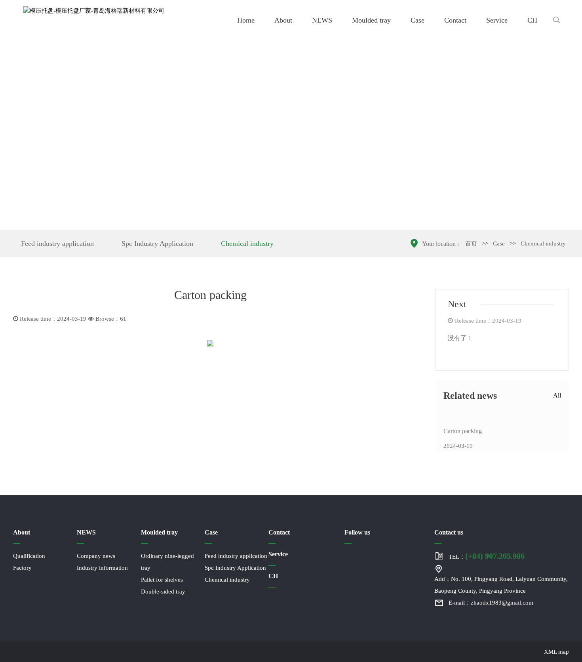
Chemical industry (247, 243)
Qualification (29, 556)
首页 (471, 243)
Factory (22, 568)
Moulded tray (371, 20)
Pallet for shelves (162, 579)
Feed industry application (57, 243)
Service (497, 20)
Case (417, 20)
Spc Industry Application (157, 243)
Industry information (102, 568)
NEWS (322, 20)
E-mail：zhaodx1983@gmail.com (491, 602)
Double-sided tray (163, 591)
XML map (556, 652)
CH (532, 20)
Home (246, 20)
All (557, 395)
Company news (96, 556)
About (283, 20)
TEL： (487, 556)
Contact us (448, 532)
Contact (455, 20)
